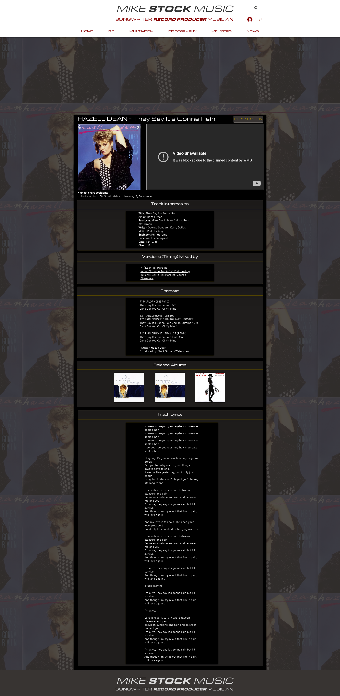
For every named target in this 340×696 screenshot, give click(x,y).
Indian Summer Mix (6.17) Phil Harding (165, 271)
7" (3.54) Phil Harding (153, 268)
